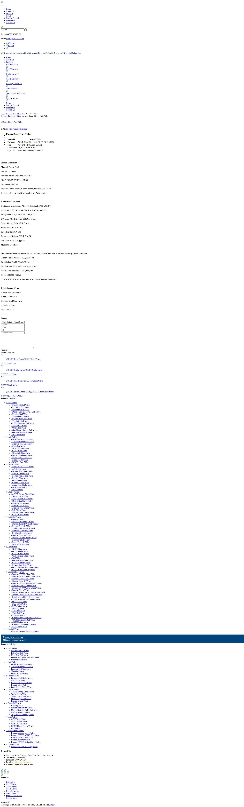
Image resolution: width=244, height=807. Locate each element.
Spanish (15, 53)
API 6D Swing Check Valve (22, 692)
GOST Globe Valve (9, 374)
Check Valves (13, 79)
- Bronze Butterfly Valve (21, 535)
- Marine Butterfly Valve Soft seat (24, 524)
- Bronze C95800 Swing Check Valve (26, 583)
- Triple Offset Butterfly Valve (23, 528)
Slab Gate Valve (17, 671)
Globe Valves (13, 74)
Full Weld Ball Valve (19, 653)
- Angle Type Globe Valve (21, 485)
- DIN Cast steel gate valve (22, 439)
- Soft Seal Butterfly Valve (21, 533)
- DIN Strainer (17, 489)
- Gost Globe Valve (19, 480)
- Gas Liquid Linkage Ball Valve (24, 430)
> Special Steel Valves (15, 572)
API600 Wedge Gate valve (22, 667)
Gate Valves (12, 69)
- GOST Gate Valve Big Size (23, 569)
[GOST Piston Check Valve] (122, 392)
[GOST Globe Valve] (122, 370)
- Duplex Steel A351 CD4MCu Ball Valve (28, 592)
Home (8, 9)
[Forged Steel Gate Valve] (12, 122)
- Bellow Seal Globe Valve (22, 471)
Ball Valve (15, 728)
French (41, 53)
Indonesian (76, 53)
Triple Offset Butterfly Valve (22, 715)
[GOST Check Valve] (122, 381)
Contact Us (10, 23)
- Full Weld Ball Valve (20, 407)
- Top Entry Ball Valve (20, 421)
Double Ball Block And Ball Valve (25, 657)
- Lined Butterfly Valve (20, 542)
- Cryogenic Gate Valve (20, 453)
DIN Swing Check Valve (21, 699)
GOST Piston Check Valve (12, 396)
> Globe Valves (12, 464)
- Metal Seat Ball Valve (20, 405)
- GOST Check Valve (20, 515)
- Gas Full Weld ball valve (21, 432)
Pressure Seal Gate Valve (21, 669)
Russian (6, 53)
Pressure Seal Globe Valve (21, 678)
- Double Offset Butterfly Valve (23, 537)
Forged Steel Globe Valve (21, 687)
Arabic (24, 53)
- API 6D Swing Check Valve (23, 494)
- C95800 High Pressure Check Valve (26, 617)
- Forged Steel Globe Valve (22, 476)
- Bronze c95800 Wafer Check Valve (26, 588)
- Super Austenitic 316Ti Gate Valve (25, 599)
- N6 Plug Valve (17, 608)
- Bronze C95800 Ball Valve (22, 579)
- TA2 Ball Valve (18, 611)
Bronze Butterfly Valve (20, 740)
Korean (66, 53)
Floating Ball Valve (19, 660)
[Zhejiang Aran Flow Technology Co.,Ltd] (2, 2)
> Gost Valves (11, 547)
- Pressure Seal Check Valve (22, 508)
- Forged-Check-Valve (20, 503)
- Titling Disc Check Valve (22, 499)
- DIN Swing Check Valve (22, 501)
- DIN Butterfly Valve (20, 544)
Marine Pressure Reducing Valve (24, 747)
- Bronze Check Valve (20, 505)
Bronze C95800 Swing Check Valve (26, 742)
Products (9, 13)
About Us (10, 11)
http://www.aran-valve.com (16, 640)
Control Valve (13, 98)
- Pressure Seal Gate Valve (21, 444)
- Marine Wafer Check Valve (22, 512)
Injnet (52, 805)
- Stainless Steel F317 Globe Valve (25, 597)
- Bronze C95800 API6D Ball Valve (25, 576)
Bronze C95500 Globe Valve (23, 733)
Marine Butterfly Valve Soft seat (24, 710)
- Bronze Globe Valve (20, 473)
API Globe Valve (18, 680)
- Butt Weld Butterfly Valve (22, 531)
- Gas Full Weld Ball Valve (22, 560)
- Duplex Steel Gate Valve (21, 455)
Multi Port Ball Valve (19, 655)
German (32, 53)
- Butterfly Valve (18, 519)
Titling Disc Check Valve (21, 696)
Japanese (57, 53)
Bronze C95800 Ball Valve (22, 737)
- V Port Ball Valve (19, 425)
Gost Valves (12, 88)
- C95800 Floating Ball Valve (23, 620)
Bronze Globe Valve (19, 685)
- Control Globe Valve (20, 483)
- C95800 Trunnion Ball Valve (23, 624)
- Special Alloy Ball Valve (21, 419)
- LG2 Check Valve (19, 627)
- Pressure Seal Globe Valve (22, 467)
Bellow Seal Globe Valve (21, 683)
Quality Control (12, 18)
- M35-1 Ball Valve (19, 604)
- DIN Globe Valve (19, 487)
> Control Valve (12, 629)
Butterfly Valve (17, 705)
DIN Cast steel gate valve (21, 664)
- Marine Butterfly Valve (21, 526)
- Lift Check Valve (18, 510)
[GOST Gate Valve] (122, 359)
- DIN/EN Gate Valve (20, 448)
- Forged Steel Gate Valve (21, 457)
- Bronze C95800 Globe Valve (23, 585)
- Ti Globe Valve (18, 615)
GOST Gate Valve (8, 363)
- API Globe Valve (18, 469)
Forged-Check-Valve (19, 701)
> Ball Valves (11, 403)
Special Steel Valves (16, 93)
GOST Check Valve (9, 385)
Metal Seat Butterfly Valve (21, 708)
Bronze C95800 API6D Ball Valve (25, 735)
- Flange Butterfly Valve (20, 540)
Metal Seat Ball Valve (20, 651)
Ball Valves (12, 64)
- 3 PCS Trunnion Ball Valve (22, 423)
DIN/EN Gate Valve (19, 673)
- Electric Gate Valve (19, 460)
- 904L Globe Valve (19, 601)
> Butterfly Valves (13, 517)
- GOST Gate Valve (19, 451)
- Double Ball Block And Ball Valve (25, 412)
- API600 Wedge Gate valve (22, 441)
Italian (48, 53)
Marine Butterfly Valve (20, 712)
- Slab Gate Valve (18, 446)
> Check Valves (12, 492)
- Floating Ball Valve (19, 414)
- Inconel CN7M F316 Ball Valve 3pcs (26, 595)
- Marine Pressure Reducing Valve (25, 631)
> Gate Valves (11, 437)
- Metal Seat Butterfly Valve (22, 521)
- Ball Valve (16, 558)
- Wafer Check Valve (19, 496)
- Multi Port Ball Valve (20, 409)
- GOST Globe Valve (19, 551)
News (8, 16)
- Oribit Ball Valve (18, 428)
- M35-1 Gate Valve (19, 606)
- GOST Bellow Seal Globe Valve (25, 567)
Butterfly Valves (14, 84)
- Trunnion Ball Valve (20, 416)
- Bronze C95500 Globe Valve (23, 574)
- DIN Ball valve (18, 435)
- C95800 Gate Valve (19, 622)
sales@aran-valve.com (15, 38)
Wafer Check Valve (19, 694)
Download (10, 20)
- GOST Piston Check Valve (22, 556)
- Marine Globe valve (19, 478)
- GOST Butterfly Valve (20, 563)
